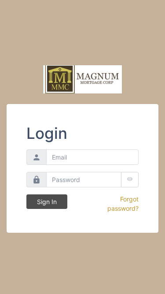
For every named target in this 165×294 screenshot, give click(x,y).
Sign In (47, 201)
